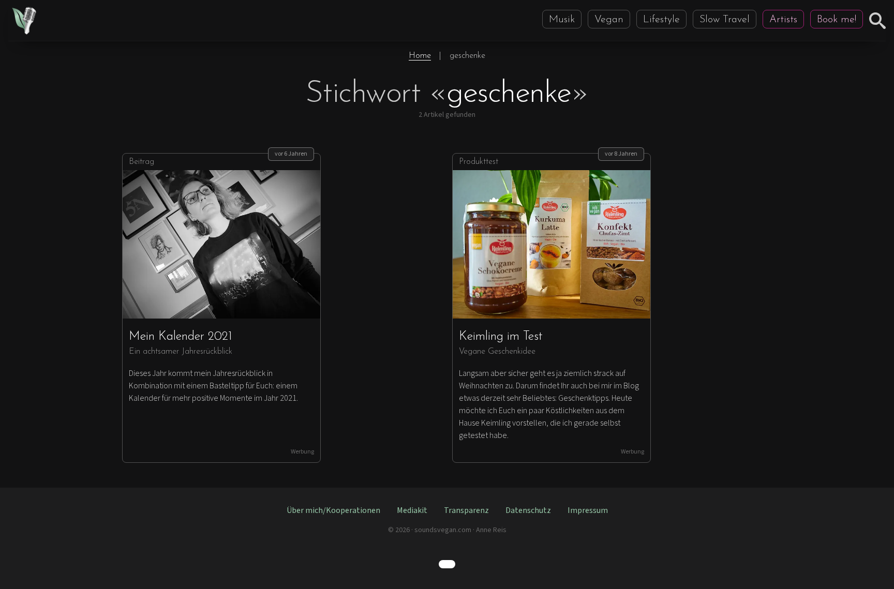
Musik (562, 19)
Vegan (608, 19)
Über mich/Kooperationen (333, 510)
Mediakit (412, 510)
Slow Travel (724, 19)
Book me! (836, 19)
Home (420, 56)
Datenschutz (528, 510)
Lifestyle (661, 19)
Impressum (588, 510)
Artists (783, 19)
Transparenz (466, 510)
